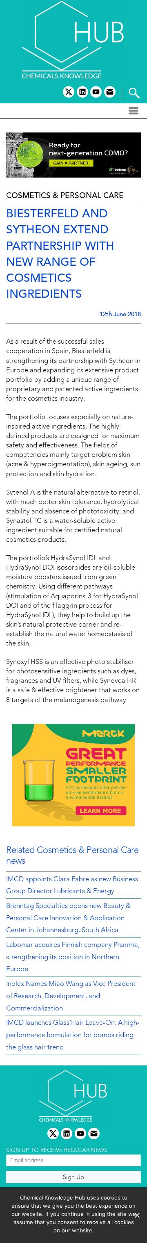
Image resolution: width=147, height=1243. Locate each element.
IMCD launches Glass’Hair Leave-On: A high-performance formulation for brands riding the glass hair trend (73, 1035)
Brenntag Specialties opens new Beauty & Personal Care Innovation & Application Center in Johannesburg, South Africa (68, 918)
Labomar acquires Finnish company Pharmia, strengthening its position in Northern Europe (73, 957)
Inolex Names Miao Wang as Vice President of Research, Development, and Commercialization (71, 996)
